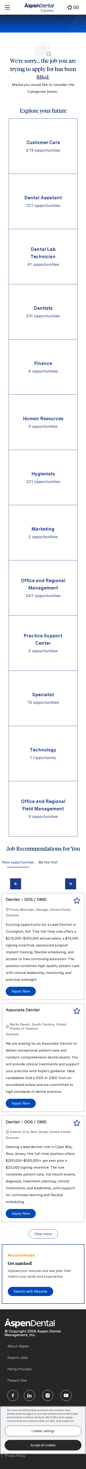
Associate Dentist (23, 1009)
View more (43, 1234)
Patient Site (17, 1380)
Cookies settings (43, 1431)
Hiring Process (19, 1369)
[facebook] (12, 1395)
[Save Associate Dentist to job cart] (76, 1011)
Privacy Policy (15, 1456)
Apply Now (21, 991)
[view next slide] (70, 883)
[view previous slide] (15, 883)
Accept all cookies (43, 1445)
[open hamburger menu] (7, 7)
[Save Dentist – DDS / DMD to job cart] (76, 900)
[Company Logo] (39, 7)
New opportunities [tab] (18, 862)
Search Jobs (17, 1357)
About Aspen (18, 1346)
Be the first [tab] (48, 862)
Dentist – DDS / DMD (26, 899)
